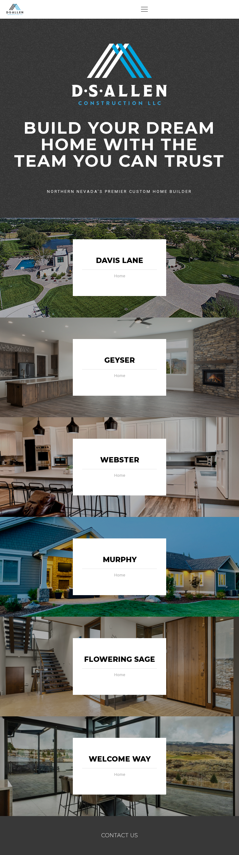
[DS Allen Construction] (14, 9)
